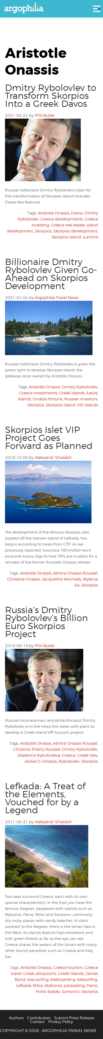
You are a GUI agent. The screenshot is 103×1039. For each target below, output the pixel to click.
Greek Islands (72, 393)
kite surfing (37, 979)
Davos (77, 213)
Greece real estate (68, 225)
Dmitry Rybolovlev (79, 387)
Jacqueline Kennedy (61, 579)
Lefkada (23, 985)
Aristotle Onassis (53, 213)
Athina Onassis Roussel (75, 573)
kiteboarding (62, 979)
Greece (68, 755)
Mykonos (53, 985)
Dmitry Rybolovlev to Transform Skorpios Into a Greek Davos (50, 95)
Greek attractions (39, 973)
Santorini (71, 991)
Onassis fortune (47, 399)
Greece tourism (68, 967)
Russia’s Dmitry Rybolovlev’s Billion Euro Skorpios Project (46, 621)
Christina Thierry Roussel (36, 749)
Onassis (49, 761)
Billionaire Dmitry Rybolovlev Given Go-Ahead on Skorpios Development (51, 273)
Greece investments (38, 393)
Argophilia (51, 8)
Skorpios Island (66, 237)
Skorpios (43, 231)
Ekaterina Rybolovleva (39, 755)
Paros (91, 985)
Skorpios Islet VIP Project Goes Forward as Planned (48, 437)
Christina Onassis (23, 579)
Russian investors (80, 399)
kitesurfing (87, 979)
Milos (38, 985)
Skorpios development (75, 231)
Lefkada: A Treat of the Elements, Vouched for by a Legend (45, 798)
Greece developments (61, 219)
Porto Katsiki (48, 991)
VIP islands (87, 405)
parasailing (74, 985)
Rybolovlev (69, 761)
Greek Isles (87, 755)
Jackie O (32, 761)
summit (90, 237)
